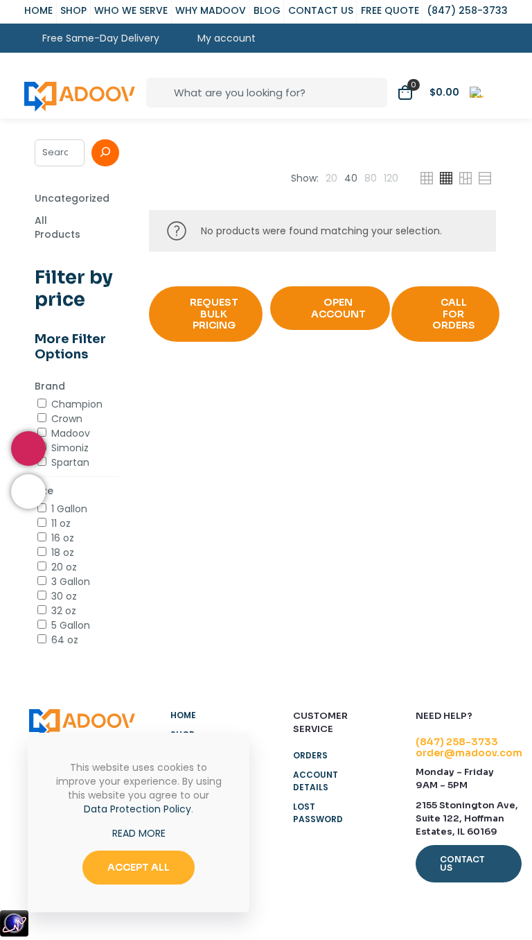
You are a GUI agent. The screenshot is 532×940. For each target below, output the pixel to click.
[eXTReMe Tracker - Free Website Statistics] (14, 933)
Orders (310, 755)
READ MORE (139, 833)
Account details (315, 781)
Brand (50, 386)
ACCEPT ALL (138, 867)
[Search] (105, 152)
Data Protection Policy (137, 809)
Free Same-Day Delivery (100, 38)
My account (224, 38)
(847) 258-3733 (457, 742)
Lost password (318, 813)
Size (44, 491)
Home (183, 715)
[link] (331, 178)
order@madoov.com (469, 753)
